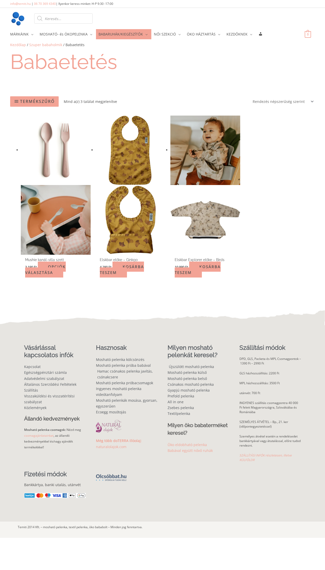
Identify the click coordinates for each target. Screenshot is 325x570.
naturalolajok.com (111, 446)
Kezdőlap (18, 44)
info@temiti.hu (20, 4)
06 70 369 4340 (45, 4)
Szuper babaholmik (45, 44)
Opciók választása (45, 269)
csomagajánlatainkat (39, 435)
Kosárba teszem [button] (122, 269)
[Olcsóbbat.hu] (111, 474)
